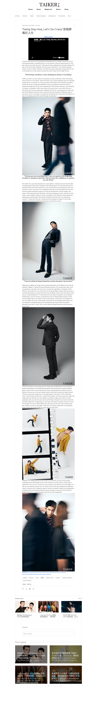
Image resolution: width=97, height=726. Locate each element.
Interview (24, 16)
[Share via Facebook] (23, 589)
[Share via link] (33, 589)
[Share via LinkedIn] (30, 589)
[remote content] (48, 49)
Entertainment (52, 16)
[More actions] (74, 25)
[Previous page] (39, 686)
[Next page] (57, 686)
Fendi (37, 577)
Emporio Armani (49, 577)
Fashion (32, 16)
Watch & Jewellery (41, 16)
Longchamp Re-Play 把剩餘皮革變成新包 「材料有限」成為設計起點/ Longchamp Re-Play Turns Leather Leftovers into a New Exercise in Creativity (48, 616)
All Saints (58, 577)
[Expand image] (48, 532)
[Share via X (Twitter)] (26, 589)
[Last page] (60, 686)
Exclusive (31, 577)
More (69, 16)
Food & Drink (62, 16)
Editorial (25, 577)
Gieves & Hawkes (27, 580)
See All (80, 598)
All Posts (17, 16)
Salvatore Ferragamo (67, 577)
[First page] (36, 686)
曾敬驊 (42, 577)
